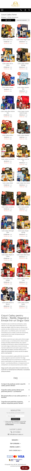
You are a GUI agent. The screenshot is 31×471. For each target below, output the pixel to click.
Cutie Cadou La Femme (7, 159)
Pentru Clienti (15, 447)
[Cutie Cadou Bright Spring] (23, 222)
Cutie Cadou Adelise (7, 87)
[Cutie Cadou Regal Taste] (23, 31)
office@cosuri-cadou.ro (16, 434)
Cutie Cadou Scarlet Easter (23, 303)
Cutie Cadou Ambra (7, 135)
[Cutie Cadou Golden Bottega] (23, 55)
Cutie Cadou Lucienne (8, 207)
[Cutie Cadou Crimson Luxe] (23, 270)
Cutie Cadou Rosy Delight (8, 279)
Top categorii (15, 443)
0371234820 (16, 432)
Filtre (9, 20)
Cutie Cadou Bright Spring (23, 231)
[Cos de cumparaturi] (25, 10)
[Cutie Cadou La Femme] (8, 150)
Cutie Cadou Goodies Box (23, 88)
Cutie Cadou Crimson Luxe (23, 279)
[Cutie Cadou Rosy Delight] (8, 270)
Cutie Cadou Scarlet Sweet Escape (23, 112)
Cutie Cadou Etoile (8, 183)
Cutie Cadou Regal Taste (23, 39)
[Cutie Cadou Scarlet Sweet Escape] (23, 103)
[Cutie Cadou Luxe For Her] (23, 150)
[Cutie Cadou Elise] (8, 31)
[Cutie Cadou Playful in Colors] (8, 246)
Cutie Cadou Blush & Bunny (7, 303)
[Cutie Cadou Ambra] (8, 127)
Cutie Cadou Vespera (23, 135)
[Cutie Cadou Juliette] (23, 198)
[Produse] (2, 10)
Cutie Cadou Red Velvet (23, 255)
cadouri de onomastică (6, 351)
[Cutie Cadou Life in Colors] (8, 55)
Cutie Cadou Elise (8, 39)
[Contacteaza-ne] (21, 10)
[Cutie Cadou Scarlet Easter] (23, 294)
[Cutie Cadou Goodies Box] (23, 79)
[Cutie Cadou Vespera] (23, 127)
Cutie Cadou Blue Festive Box (8, 112)
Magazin (15, 440)
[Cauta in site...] (29, 10)
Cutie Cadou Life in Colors (7, 64)
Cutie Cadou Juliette (23, 207)
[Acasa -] (15, 4)
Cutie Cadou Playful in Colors (8, 255)
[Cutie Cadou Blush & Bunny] (8, 294)
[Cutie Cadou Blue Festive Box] (8, 103)
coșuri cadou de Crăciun (7, 349)
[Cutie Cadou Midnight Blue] (8, 222)
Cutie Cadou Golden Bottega (23, 64)
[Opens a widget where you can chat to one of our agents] (24, 468)
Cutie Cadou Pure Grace (23, 183)
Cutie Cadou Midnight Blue (8, 231)
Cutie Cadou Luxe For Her (23, 160)
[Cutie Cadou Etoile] (8, 174)
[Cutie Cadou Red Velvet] (23, 246)
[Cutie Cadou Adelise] (8, 79)
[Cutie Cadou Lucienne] (8, 198)
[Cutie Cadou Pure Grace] (23, 174)
